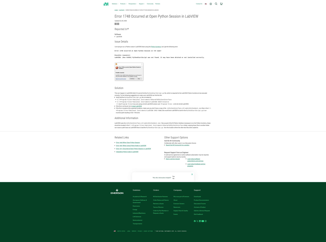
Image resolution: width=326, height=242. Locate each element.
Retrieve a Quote (158, 203)
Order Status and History (161, 200)
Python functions (156, 47)
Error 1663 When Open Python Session (128, 142)
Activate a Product (200, 207)
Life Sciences (137, 216)
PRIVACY (140, 231)
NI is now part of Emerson (181, 196)
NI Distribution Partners (160, 196)
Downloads (197, 196)
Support (121, 10)
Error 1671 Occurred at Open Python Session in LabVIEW (133, 149)
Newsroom (177, 207)
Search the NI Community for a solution (177, 145)
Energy (135, 209)
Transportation (137, 223)
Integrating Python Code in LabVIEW (127, 152)
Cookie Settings (148, 231)
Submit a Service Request (202, 210)
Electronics (136, 206)
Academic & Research (140, 196)
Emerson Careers (179, 203)
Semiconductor (137, 220)
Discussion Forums (200, 203)
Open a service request (173, 159)
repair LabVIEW (137, 106)
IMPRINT (134, 231)
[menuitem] (115, 4)
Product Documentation (201, 200)
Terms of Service (158, 207)
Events (176, 214)
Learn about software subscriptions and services (195, 160)
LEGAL (128, 231)
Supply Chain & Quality (181, 210)
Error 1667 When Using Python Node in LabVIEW (131, 146)
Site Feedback (198, 214)
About (175, 200)
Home (116, 10)
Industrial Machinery (139, 213)
